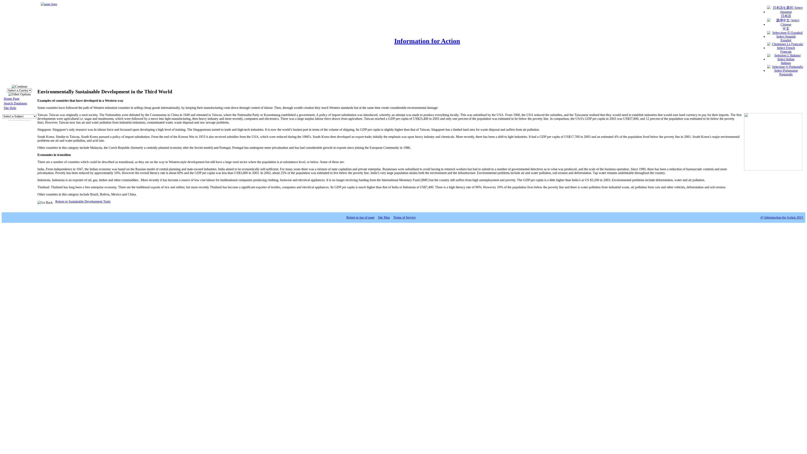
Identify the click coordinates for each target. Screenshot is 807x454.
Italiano (786, 63)
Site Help (10, 108)
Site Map (384, 217)
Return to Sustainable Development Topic (83, 201)
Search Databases (15, 103)
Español (786, 40)
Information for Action (427, 41)
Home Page (11, 98)
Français (785, 51)
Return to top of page (360, 217)
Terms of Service (404, 217)
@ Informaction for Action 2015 (781, 217)
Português (785, 74)
